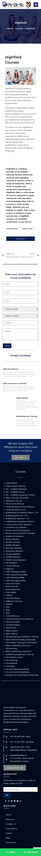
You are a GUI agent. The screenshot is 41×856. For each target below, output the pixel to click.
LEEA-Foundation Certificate (14, 383)
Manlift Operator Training (26, 416)
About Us (10, 819)
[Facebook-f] (6, 801)
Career (9, 833)
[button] (36, 4)
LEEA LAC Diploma (10, 369)
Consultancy (11, 829)
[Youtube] (17, 801)
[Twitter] (11, 801)
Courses (19, 28)
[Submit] (6, 795)
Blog (8, 838)
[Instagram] (9, 801)
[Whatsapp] (20, 801)
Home (9, 28)
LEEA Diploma (22, 398)
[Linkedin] (14, 801)
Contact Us (11, 842)
